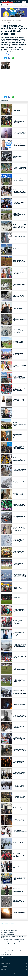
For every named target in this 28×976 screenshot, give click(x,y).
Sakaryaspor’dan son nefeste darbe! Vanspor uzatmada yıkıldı (19, 506)
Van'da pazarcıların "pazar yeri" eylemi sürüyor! (19, 808)
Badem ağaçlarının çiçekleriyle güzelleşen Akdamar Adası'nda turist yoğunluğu (19, 377)
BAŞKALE (22, 5)
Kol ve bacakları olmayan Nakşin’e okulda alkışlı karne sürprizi (19, 773)
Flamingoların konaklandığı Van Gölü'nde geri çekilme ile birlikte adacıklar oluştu (20, 575)
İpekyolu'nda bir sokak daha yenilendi (7, 934)
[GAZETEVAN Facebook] (14, 974)
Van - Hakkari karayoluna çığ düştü (19, 482)
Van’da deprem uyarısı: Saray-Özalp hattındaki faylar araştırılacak (12, 939)
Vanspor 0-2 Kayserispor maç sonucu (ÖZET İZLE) (19, 168)
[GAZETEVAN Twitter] (11, 974)
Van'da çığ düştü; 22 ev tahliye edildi (19, 843)
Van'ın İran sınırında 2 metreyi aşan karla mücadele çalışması (18, 540)
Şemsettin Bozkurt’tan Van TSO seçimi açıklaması (10, 945)
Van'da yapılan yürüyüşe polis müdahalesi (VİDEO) (19, 750)
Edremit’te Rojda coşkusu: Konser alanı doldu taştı (19, 133)
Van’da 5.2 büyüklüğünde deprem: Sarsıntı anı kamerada (19, 471)
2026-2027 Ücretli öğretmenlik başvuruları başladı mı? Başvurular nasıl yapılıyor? (13, 937)
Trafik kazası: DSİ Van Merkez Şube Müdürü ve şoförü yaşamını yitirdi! (19, 401)
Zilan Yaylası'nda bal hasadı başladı (18, 109)
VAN (11, 5)
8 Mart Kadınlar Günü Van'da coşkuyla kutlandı (19, 552)
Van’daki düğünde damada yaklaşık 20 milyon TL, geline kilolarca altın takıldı (20, 191)
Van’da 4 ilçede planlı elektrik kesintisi (7, 932)
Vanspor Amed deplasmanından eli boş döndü (19, 599)
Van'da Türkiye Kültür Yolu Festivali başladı (19, 203)
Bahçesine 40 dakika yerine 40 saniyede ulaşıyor (18, 342)
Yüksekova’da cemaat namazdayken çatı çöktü (19, 703)
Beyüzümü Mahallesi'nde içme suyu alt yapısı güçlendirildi (11, 943)
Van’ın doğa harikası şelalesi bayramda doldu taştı (19, 284)
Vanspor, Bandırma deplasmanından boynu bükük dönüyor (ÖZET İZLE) (19, 680)
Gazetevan (3, 20)
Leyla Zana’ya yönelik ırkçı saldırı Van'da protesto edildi (19, 878)
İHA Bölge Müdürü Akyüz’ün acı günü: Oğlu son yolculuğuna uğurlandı (13, 950)
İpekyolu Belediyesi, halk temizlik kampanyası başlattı (10, 941)
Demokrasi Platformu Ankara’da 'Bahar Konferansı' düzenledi (18, 447)
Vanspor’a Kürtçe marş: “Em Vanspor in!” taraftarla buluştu (19, 389)
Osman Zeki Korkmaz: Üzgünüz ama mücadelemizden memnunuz (18, 587)
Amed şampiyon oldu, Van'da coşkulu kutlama (19, 354)
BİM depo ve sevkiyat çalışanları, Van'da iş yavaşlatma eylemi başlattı (19, 692)
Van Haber (7, 100)
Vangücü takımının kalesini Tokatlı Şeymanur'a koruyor (18, 890)
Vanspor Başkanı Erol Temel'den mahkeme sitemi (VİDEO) (18, 634)
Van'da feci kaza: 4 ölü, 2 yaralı (19, 249)
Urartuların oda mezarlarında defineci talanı (18, 901)
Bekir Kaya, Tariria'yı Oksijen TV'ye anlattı (18, 179)
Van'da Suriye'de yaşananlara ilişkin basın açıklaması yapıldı (19, 738)
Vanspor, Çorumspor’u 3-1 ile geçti (19, 657)
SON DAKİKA (6, 5)
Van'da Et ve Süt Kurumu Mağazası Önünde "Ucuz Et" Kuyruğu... (19, 622)
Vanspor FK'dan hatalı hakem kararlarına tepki (19, 668)
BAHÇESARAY (16, 5)
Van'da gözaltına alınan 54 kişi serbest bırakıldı (19, 762)
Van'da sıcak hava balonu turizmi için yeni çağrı (9, 930)
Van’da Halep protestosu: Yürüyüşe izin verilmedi (19, 797)
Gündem (2, 927)
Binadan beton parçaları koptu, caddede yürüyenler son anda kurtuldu (19, 238)
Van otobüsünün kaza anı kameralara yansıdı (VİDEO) (19, 156)
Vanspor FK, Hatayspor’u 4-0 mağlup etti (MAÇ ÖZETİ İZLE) (19, 855)
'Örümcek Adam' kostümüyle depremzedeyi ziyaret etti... (20, 832)
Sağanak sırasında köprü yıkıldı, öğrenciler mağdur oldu (19, 319)
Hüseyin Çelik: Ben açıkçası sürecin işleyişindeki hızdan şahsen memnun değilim (19, 436)
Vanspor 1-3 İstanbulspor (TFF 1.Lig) (19, 366)
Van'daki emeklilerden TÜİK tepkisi (18, 273)
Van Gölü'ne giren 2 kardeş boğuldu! (7, 952)
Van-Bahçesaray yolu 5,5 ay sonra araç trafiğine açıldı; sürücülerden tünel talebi (19, 226)
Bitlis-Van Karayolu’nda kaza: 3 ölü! (19, 517)
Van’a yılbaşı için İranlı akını (18, 866)
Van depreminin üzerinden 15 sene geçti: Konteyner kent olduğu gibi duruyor (19, 645)
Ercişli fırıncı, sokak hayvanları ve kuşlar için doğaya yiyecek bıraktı (19, 785)
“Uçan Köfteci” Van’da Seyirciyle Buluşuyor (18, 494)
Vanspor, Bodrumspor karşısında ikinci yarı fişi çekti (19, 610)
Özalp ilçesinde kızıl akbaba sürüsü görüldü (19, 261)
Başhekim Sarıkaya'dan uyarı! (6, 954)
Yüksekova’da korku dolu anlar (19, 913)
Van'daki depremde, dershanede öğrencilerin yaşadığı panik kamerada (19, 459)
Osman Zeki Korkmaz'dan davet (19, 412)
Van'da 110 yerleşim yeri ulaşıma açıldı (19, 727)
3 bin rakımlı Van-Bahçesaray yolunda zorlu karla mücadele (19, 331)
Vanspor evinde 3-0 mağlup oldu (18, 564)
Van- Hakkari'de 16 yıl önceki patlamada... (18, 307)
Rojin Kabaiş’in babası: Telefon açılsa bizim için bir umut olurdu (19, 529)
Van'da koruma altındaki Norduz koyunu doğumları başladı (19, 424)
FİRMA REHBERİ (17, 1)
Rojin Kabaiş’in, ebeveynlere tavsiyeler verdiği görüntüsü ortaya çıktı (19, 715)
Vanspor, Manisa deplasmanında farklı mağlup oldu (18, 121)
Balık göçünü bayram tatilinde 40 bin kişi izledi (19, 296)
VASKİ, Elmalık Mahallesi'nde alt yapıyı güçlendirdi (19, 214)
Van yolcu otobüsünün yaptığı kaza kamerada (18, 820)
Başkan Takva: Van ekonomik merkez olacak (19, 144)
